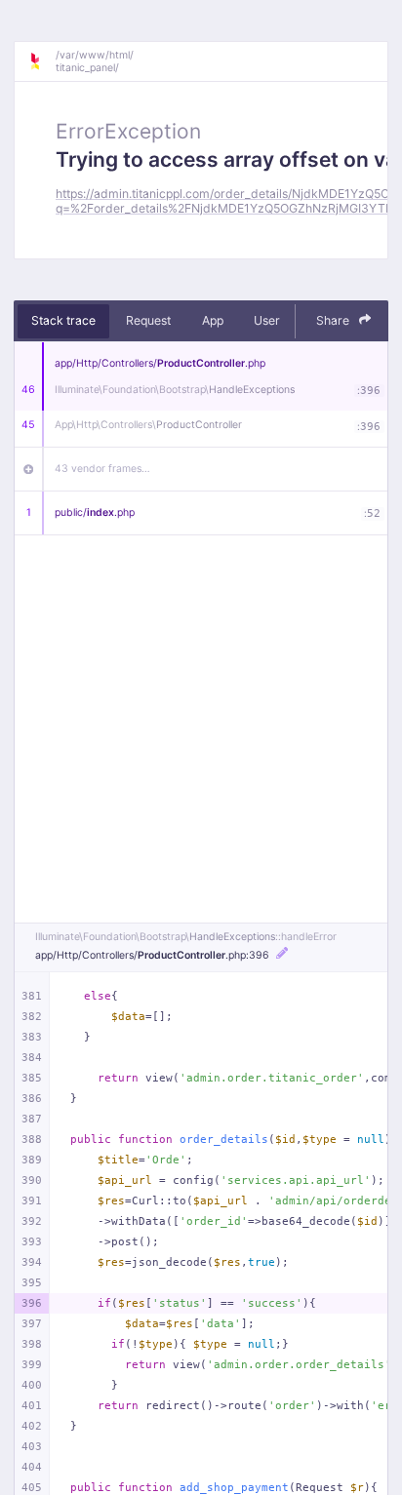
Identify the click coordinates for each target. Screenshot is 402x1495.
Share (334, 320)
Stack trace (63, 320)
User (267, 320)
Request (148, 320)
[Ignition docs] (42, 61)
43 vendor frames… (102, 468)
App (212, 320)
